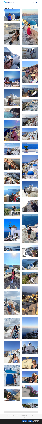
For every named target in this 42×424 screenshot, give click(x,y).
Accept (24, 421)
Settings (36, 421)
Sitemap (23, 417)
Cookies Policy (31, 415)
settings (10, 422)
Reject (30, 421)
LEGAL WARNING (24, 415)
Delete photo (18, 417)
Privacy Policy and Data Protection (13, 415)
